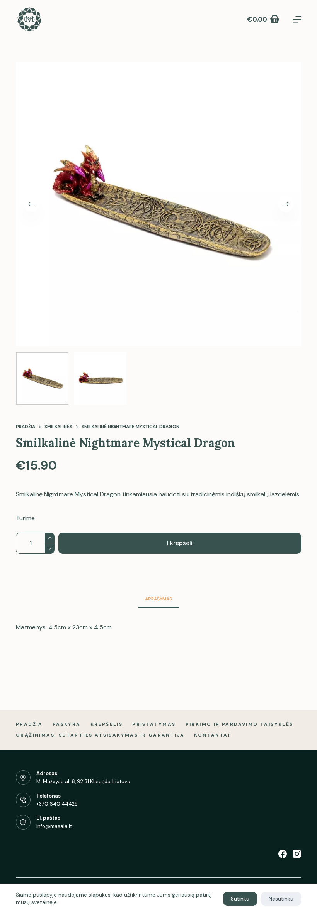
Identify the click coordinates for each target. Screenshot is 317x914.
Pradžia (29, 724)
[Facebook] (282, 854)
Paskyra (67, 724)
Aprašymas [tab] (158, 599)
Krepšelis (106, 724)
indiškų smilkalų (247, 494)
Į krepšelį (180, 543)
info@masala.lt (54, 826)
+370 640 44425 (57, 804)
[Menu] (297, 19)
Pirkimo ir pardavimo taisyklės (239, 724)
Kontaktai (212, 735)
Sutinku (240, 898)
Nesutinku (281, 898)
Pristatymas (154, 724)
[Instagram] (297, 854)
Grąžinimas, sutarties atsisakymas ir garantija (100, 735)
